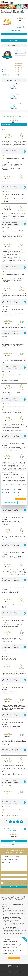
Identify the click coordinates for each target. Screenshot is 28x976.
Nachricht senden (14, 886)
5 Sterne (16, 50)
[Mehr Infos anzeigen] (7, 55)
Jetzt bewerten (14, 33)
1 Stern (16, 59)
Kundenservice (5, 74)
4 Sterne (16, 52)
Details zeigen (21, 495)
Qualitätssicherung (13, 971)
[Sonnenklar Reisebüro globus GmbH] (7, 22)
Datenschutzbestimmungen (14, 890)
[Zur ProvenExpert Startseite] (7, 2)
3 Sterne (16, 54)
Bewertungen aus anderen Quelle (21, 26)
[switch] (15, 489)
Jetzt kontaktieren (14, 40)
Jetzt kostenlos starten (14, 958)
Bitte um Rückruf (7, 883)
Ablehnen (22, 503)
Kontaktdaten (13, 45)
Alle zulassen (20, 499)
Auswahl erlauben (10, 502)
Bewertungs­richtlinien (5, 971)
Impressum (25, 971)
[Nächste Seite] (21, 821)
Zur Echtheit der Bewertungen (14, 30)
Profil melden (23, 899)
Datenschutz (19, 971)
